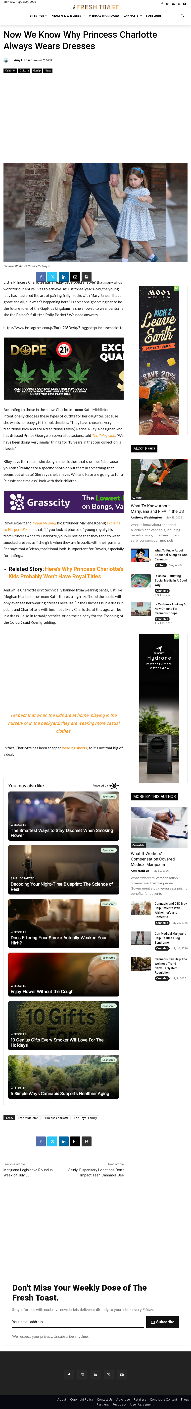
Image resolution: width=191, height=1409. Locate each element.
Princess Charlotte (56, 1118)
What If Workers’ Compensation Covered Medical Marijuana (153, 859)
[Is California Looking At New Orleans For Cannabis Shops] (141, 609)
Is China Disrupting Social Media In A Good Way (171, 580)
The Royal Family (85, 1118)
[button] (183, 16)
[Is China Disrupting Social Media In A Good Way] (141, 581)
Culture (24, 70)
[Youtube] (122, 1374)
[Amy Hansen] (6, 60)
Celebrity (10, 70)
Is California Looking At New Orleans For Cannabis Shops (171, 609)
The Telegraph (103, 435)
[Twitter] (52, 277)
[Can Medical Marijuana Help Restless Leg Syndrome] (141, 938)
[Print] (87, 277)
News (48, 70)
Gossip (37, 70)
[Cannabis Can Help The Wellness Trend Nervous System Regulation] (141, 964)
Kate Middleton (28, 1118)
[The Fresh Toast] (95, 7)
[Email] (75, 277)
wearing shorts (74, 748)
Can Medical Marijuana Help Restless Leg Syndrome (170, 938)
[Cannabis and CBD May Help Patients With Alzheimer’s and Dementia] (141, 908)
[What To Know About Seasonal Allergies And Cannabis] (141, 555)
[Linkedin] (64, 277)
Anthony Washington (146, 517)
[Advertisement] (95, 118)
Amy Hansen (23, 60)
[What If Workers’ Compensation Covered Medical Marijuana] (159, 827)
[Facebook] (41, 277)
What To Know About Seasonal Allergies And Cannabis (171, 555)
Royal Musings (44, 523)
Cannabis (162, 590)
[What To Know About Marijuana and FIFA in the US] (159, 479)
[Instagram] (82, 1374)
